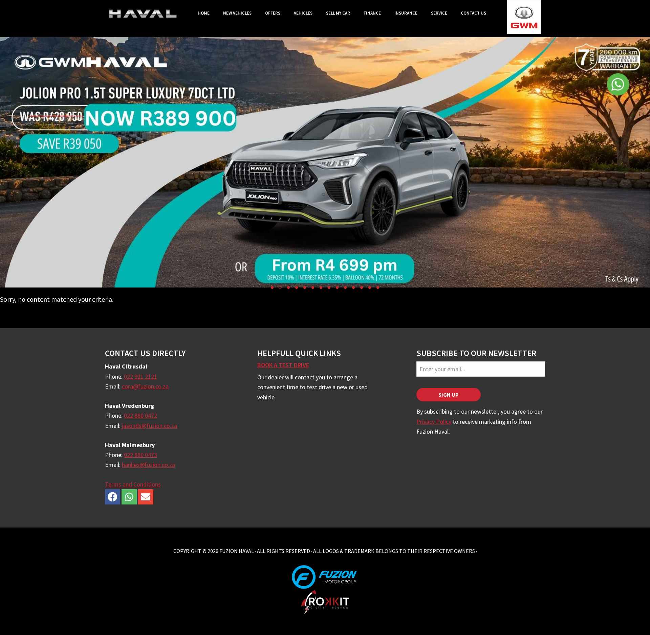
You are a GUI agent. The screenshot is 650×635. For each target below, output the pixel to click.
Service (439, 13)
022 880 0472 (140, 415)
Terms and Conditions (133, 484)
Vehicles (303, 13)
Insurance (405, 13)
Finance (372, 13)
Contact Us (473, 13)
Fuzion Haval (143, 13)
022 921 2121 (140, 376)
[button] (272, 287)
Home (204, 13)
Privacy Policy (433, 421)
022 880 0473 (140, 455)
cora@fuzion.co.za (145, 386)
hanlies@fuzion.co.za (148, 465)
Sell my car (338, 13)
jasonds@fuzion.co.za (149, 426)
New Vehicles (237, 13)
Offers (272, 13)
